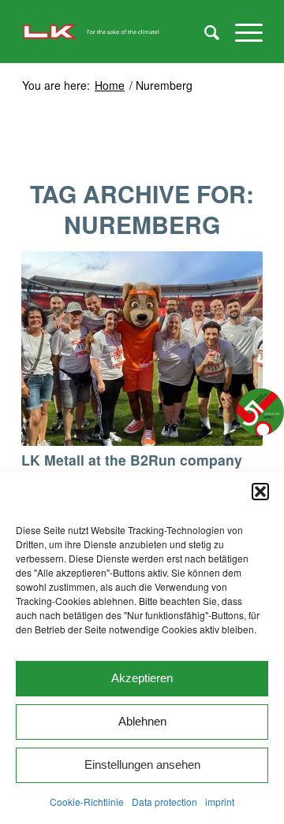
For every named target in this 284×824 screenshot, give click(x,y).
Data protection (164, 801)
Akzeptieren (142, 678)
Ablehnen (142, 721)
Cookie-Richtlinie (87, 801)
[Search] (204, 31)
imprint (219, 801)
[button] (260, 491)
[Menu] (241, 31)
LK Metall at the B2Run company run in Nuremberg (131, 469)
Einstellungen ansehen (142, 764)
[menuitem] (204, 31)
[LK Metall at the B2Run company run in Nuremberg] (142, 348)
